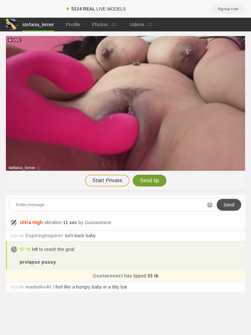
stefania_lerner (38, 24)
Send (229, 204)
